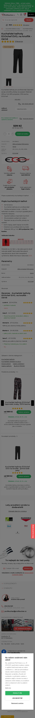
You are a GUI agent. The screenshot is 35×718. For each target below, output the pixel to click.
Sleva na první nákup (33, 531)
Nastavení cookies (17, 703)
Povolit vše (17, 693)
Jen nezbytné (17, 698)
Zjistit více (8, 688)
